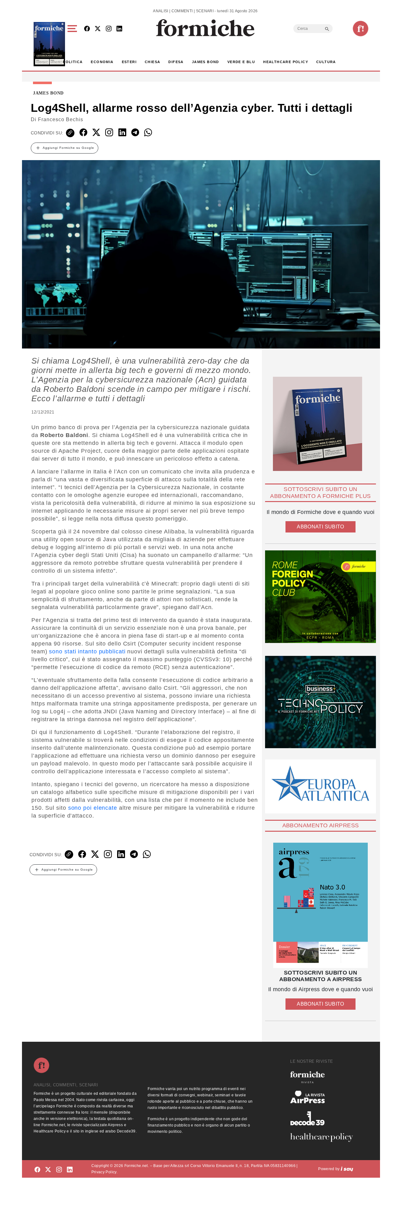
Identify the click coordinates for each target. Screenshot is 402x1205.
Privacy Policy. (104, 1172)
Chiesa (152, 62)
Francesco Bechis (60, 119)
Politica (73, 62)
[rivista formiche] (320, 905)
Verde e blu (241, 62)
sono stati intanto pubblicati (87, 651)
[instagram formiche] (59, 1170)
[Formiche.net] (360, 28)
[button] (73, 44)
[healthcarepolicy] (324, 1137)
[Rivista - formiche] (324, 1077)
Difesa (175, 62)
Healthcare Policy (285, 62)
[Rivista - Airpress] (324, 1097)
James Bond (205, 62)
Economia (102, 62)
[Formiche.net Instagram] (108, 29)
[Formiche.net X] (97, 29)
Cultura (326, 62)
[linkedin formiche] (69, 1170)
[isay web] (347, 1169)
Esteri (129, 62)
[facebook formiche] (37, 1170)
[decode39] (324, 1118)
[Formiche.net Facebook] (87, 29)
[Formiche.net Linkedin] (119, 29)
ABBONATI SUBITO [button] (320, 526)
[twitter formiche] (48, 1170)
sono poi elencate (92, 808)
